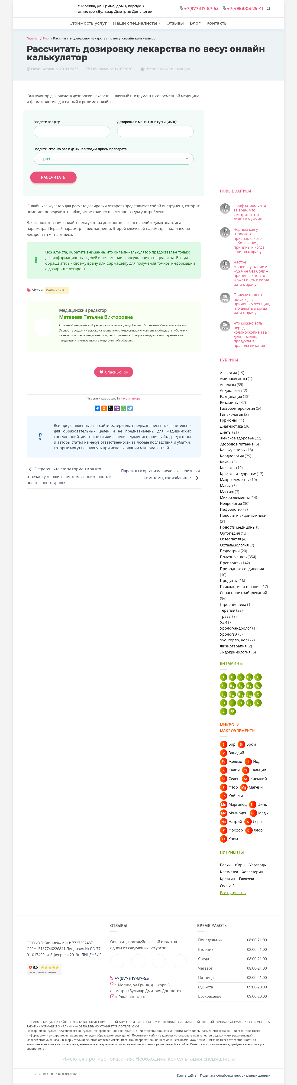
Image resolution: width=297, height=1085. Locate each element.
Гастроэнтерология (237, 408)
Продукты (229, 580)
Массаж (227, 491)
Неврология (231, 503)
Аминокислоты (233, 378)
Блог (195, 23)
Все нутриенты (233, 892)
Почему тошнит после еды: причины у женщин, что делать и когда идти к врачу (252, 304)
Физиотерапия (233, 646)
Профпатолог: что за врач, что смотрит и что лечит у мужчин (250, 212)
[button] (268, 8)
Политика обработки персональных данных (235, 1075)
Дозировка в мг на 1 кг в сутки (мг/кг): (147, 122)
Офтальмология (234, 545)
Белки (225, 864)
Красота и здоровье (238, 473)
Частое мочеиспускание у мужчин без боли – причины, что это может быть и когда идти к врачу (251, 273)
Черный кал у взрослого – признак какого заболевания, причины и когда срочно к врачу (249, 240)
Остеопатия (230, 539)
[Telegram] (130, 408)
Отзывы (175, 23)
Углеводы (258, 864)
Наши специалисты (135, 23)
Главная (33, 38)
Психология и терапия (240, 586)
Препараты (230, 562)
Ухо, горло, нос (233, 640)
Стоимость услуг (88, 23)
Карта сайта (187, 1075)
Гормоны (228, 420)
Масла (225, 485)
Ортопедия (230, 533)
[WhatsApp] (123, 408)
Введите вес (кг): (47, 122)
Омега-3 (227, 885)
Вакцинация (231, 396)
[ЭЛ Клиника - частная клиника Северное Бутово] (49, 9)
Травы (225, 616)
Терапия (227, 610)
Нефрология (231, 509)
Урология (228, 634)
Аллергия (228, 372)
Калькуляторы (130, 398)
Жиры (240, 864)
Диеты (225, 432)
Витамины (229, 402)
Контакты (217, 23)
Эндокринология (235, 652)
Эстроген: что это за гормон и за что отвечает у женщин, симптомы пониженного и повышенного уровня (69, 476)
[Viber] (117, 408)
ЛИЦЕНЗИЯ (91, 954)
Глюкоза (246, 878)
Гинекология (231, 414)
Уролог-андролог (235, 628)
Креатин (227, 878)
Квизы (225, 462)
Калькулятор (56, 290)
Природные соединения (242, 568)
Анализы (228, 384)
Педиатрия (230, 550)
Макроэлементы (234, 479)
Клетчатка (229, 871)
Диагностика (231, 426)
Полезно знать (233, 556)
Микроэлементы (235, 497)
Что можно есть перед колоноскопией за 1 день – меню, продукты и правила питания (252, 334)
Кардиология (232, 455)
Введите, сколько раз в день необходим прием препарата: (81, 149)
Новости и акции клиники (243, 515)
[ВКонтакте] (97, 408)
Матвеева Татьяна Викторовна (96, 316)
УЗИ (223, 622)
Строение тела (233, 604)
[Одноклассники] (104, 408)
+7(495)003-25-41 (245, 8)
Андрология (231, 390)
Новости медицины (237, 527)
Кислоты (227, 467)
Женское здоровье (237, 438)
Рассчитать (53, 177)
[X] (110, 408)
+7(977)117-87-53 (201, 8)
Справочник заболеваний (243, 592)
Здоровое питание (237, 444)
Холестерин (252, 871)
